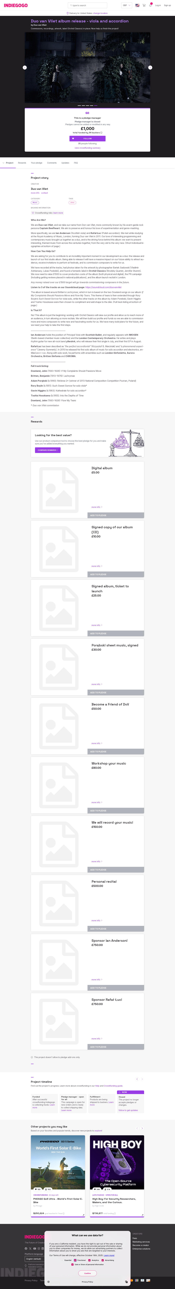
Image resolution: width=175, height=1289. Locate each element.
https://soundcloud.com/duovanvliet (103, 287)
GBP (125, 5)
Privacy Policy (31, 1280)
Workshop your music (109, 763)
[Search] (71, 5)
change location (100, 13)
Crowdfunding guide (113, 1086)
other (72, 202)
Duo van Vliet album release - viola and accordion (80, 21)
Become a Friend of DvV (110, 704)
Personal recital (104, 881)
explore (98, 1130)
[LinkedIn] (43, 1248)
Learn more (66, 1110)
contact (44, 193)
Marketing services (141, 1242)
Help (97, 1086)
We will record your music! (112, 822)
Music (35, 202)
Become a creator (141, 1245)
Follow (88, 138)
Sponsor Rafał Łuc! (107, 1000)
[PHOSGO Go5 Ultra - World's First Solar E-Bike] (58, 1162)
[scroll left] (25, 67)
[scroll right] (150, 67)
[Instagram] (39, 1248)
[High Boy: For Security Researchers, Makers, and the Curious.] (117, 1162)
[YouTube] (34, 1248)
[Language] (137, 5)
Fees (135, 1238)
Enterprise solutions (141, 1249)
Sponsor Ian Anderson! (109, 940)
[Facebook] (26, 1248)
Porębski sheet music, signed (115, 645)
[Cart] (144, 5)
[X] (30, 1248)
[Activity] (150, 5)
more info (35, 193)
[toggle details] (84, 1216)
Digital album (102, 468)
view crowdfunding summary (87, 148)
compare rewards (47, 450)
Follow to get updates (128, 1110)
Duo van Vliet (40, 25)
